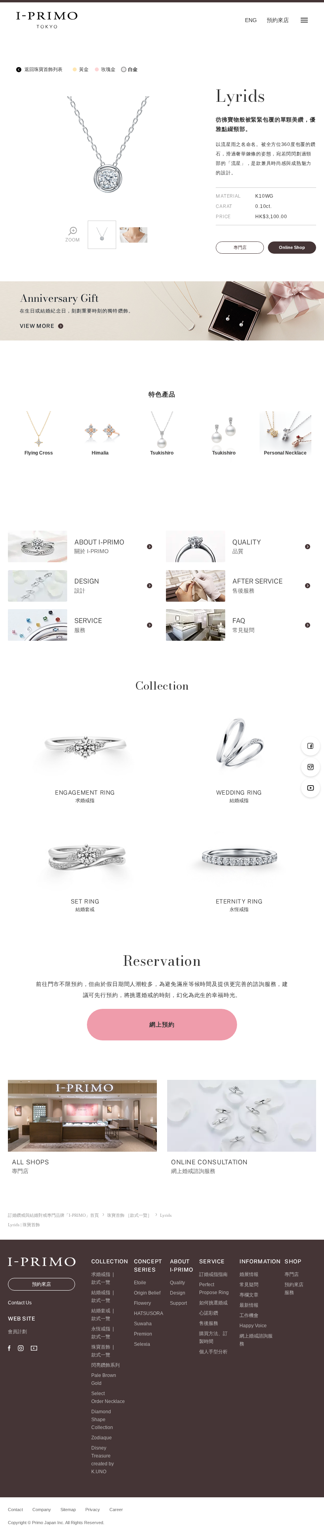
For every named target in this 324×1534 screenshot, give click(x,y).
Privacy (92, 1509)
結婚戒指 (100, 1292)
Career (116, 1509)
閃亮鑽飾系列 (105, 1365)
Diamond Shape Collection (102, 1419)
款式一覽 (100, 1282)
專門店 (240, 247)
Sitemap (68, 1509)
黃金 (84, 69)
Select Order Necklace (108, 1397)
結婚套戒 (100, 1310)
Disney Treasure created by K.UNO (102, 1459)
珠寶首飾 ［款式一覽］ (129, 1215)
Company (41, 1509)
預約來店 (41, 1284)
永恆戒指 (100, 1329)
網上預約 (162, 1024)
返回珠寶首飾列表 (42, 69)
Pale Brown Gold (103, 1379)
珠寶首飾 (100, 1347)
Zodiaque (101, 1437)
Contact (15, 1509)
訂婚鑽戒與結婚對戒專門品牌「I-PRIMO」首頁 (53, 1215)
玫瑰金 (108, 69)
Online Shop (292, 247)
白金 (133, 69)
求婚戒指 (100, 1274)
